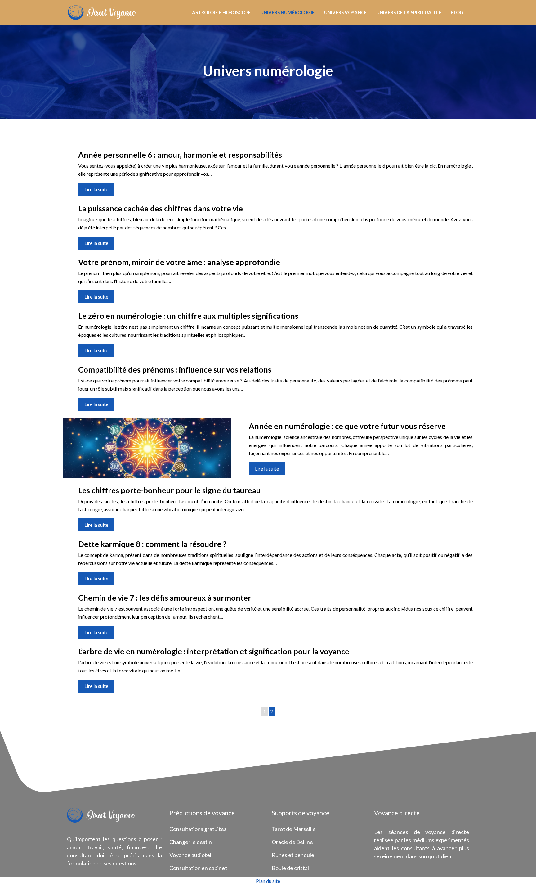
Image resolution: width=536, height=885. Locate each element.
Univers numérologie (287, 12)
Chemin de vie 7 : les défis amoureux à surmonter (164, 597)
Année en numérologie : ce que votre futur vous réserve (347, 426)
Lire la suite (96, 189)
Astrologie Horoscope (221, 12)
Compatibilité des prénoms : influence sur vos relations (174, 369)
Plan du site (268, 881)
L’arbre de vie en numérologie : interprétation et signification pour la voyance (213, 651)
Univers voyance (345, 12)
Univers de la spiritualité (408, 12)
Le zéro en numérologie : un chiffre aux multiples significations (188, 315)
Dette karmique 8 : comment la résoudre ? (152, 544)
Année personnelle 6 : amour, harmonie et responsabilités (180, 154)
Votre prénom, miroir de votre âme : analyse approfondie (179, 262)
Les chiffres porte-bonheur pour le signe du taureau (169, 490)
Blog (457, 12)
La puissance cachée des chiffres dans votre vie (160, 208)
